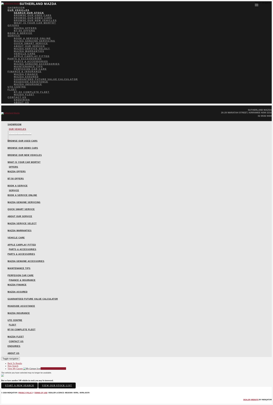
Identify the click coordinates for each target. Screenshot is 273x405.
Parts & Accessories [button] (25, 58)
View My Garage (37, 368)
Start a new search (19, 385)
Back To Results (15, 363)
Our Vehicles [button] (18, 10)
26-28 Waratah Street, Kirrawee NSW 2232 (246, 112)
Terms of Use (40, 393)
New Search (13, 366)
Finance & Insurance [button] (25, 71)
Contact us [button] (17, 97)
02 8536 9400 (265, 116)
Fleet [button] (12, 89)
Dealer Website (251, 400)
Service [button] (14, 35)
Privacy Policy (25, 393)
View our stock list (57, 385)
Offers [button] (13, 25)
